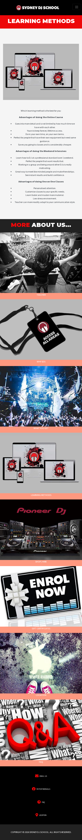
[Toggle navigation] (76, 7)
